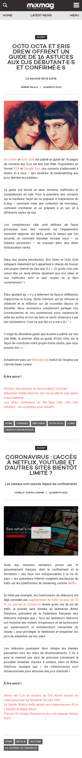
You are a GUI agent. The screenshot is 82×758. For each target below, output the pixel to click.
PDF (16, 168)
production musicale (19, 430)
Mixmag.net (40, 360)
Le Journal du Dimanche (24, 604)
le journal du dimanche (21, 748)
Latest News (41, 15)
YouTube (35, 742)
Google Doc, (32, 168)
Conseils (22, 423)
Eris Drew (10, 159)
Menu (74, 15)
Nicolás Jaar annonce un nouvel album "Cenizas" (36, 388)
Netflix (72, 583)
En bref (41, 37)
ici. (21, 347)
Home (7, 15)
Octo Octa (27, 159)
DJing (71, 423)
